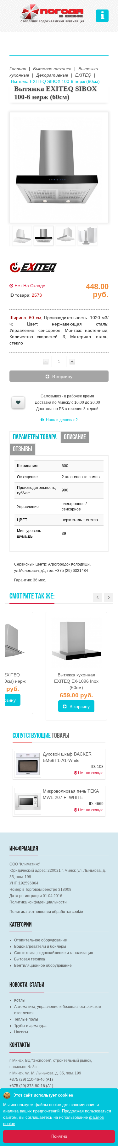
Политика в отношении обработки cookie (46, 911)
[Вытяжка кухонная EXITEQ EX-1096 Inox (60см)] (76, 642)
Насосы (21, 1032)
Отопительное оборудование (40, 940)
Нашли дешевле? (62, 420)
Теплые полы (26, 1019)
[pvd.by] (52, 12)
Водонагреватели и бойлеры (40, 946)
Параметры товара (35, 437)
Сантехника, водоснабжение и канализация (53, 953)
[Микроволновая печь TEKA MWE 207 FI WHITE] (27, 801)
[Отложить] (18, 402)
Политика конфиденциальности (38, 902)
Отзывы (22, 449)
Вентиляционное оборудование (43, 965)
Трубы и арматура (30, 1025)
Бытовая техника (29, 959)
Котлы (19, 1000)
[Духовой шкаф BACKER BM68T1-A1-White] (27, 764)
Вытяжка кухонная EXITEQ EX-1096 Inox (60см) (76, 681)
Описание (75, 437)
